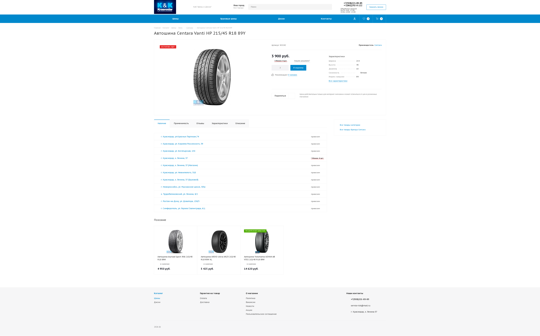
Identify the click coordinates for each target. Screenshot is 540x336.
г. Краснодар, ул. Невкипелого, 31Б (178, 172)
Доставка (204, 302)
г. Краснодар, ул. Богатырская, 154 (178, 151)
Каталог (158, 293)
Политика (250, 298)
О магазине (252, 293)
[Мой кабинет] (354, 19)
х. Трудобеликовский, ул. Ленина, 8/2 (179, 194)
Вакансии (250, 302)
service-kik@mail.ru (360, 305)
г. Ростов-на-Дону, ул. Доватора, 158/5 (180, 201)
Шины (157, 298)
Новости (250, 306)
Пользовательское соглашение (261, 314)
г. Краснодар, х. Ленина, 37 (174, 158)
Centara (378, 45)
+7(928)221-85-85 (353, 3)
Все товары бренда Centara (352, 129)
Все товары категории (350, 125)
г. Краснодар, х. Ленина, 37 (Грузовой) (179, 179)
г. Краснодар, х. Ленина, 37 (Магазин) (179, 165)
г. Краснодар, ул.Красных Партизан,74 (180, 136)
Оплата (203, 298)
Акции (249, 310)
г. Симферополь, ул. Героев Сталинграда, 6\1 (183, 208)
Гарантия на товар (210, 293)
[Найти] (328, 7)
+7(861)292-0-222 (353, 5)
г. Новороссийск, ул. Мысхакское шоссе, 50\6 (183, 187)
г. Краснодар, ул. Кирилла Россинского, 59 (182, 144)
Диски (157, 302)
